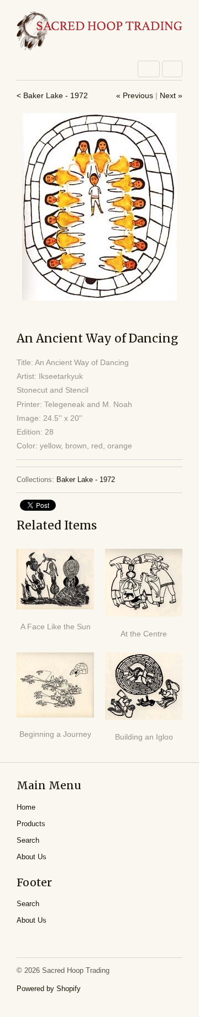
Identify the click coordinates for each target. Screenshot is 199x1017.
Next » (171, 95)
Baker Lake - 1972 (85, 479)
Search (28, 840)
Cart (172, 69)
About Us (31, 857)
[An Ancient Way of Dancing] (99, 207)
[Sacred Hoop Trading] (99, 31)
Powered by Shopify (49, 988)
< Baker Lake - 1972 (52, 95)
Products (31, 824)
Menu (149, 69)
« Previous (134, 95)
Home (26, 807)
